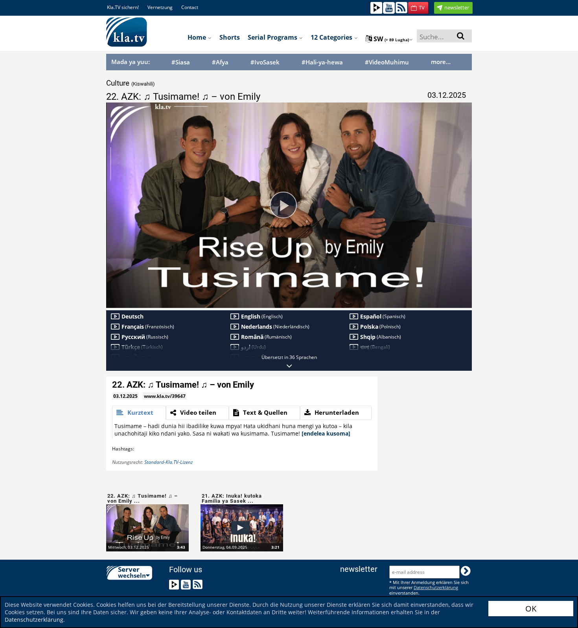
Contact (189, 7)
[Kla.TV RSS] (401, 7)
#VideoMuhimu (387, 62)
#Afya (220, 62)
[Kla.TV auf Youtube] (389, 7)
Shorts (229, 37)
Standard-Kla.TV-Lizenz (168, 462)
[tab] (139, 413)
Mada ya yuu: (130, 62)
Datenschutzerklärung (34, 619)
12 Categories (332, 37)
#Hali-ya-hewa (322, 62)
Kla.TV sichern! (123, 7)
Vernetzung (160, 7)
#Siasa (180, 62)
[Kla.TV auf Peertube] (376, 7)
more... (441, 62)
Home (198, 37)
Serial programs (273, 37)
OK (530, 608)
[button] (418, 8)
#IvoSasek (265, 62)
